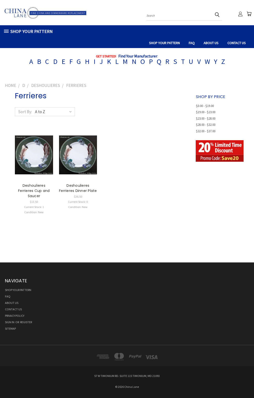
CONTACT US (236, 43)
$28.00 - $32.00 (205, 125)
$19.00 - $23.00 (205, 112)
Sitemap (10, 328)
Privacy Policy (14, 316)
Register (26, 322)
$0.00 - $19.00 (205, 106)
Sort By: (25, 111)
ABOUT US (211, 43)
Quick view (34, 149)
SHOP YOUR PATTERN (164, 43)
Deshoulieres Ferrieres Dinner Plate (78, 188)
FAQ (192, 43)
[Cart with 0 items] (249, 13)
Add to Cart (33, 159)
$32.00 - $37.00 (205, 131)
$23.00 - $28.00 (205, 118)
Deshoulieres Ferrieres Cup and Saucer (34, 190)
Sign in (10, 322)
